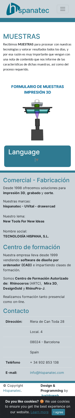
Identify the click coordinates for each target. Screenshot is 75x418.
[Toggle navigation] (63, 9)
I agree (58, 412)
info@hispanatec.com (47, 372)
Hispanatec (12, 390)
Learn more (40, 412)
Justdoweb (50, 395)
